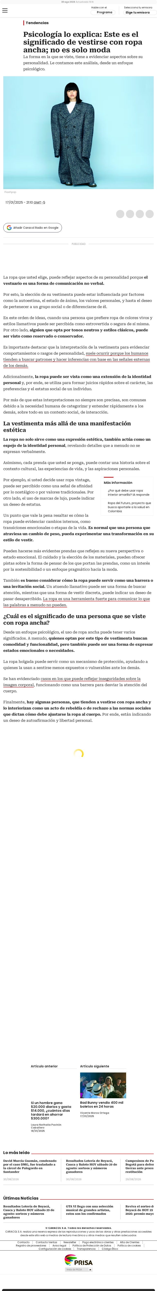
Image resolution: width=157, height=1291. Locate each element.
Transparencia (86, 1249)
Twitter (130, 214)
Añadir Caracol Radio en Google (35, 228)
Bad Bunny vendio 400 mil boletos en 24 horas (101, 1104)
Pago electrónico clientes (98, 1242)
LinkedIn (140, 214)
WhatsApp (150, 214)
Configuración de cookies (55, 1249)
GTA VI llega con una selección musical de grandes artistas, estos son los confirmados (89, 1210)
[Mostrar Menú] (5, 10)
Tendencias (37, 22)
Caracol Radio (19, 10)
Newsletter (70, 1242)
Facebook (120, 214)
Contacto (23, 1242)
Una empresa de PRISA (78, 1259)
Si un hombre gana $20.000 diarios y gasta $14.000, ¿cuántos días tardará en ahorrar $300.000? (51, 1110)
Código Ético (110, 1249)
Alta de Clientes (129, 1242)
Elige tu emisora (138, 12)
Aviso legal (59, 1245)
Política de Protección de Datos (92, 1245)
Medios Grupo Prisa (78, 1269)
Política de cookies (129, 1245)
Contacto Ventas (46, 1242)
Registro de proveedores (31, 1245)
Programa (104, 12)
